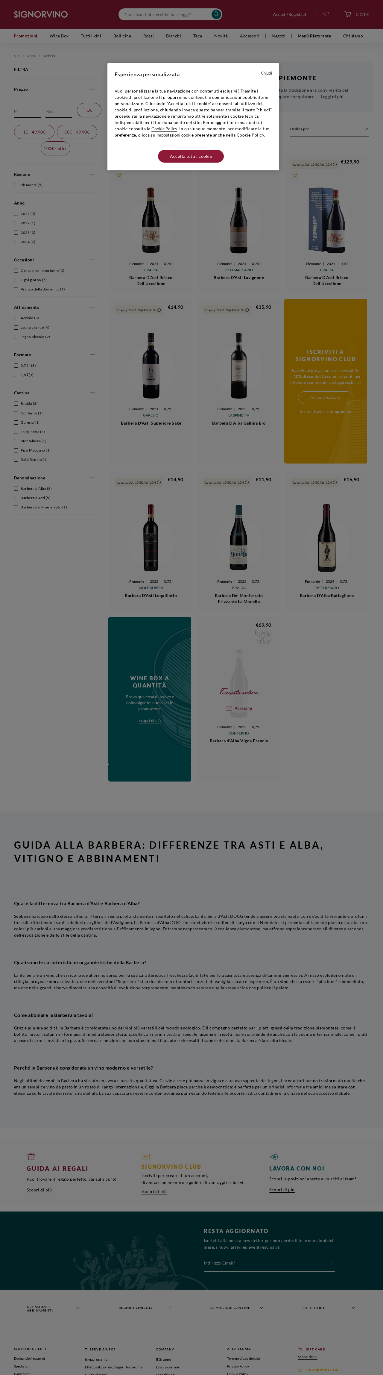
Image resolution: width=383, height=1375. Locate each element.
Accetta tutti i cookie (191, 156)
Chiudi (266, 73)
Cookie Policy (164, 128)
